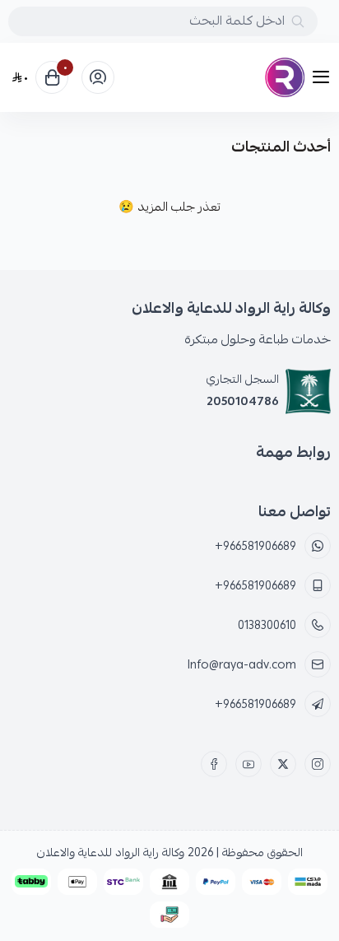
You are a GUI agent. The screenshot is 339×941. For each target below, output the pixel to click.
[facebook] (214, 764)
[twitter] (283, 764)
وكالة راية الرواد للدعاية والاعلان (110, 852)
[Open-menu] (324, 78)
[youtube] (248, 764)
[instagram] (317, 764)
